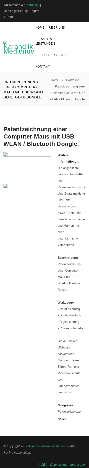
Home (55, 80)
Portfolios (72, 80)
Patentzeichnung (69, 411)
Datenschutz (59, 464)
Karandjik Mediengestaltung (47, 446)
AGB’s (43, 464)
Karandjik (32, 5)
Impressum (78, 464)
